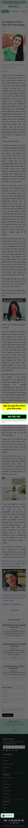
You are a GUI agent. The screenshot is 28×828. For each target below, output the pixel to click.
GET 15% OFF (14, 416)
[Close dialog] (26, 404)
